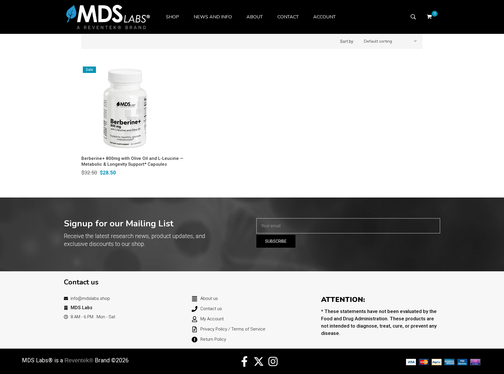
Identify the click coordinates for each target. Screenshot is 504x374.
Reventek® (78, 360)
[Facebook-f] (244, 361)
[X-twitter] (258, 361)
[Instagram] (273, 361)
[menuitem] (172, 17)
